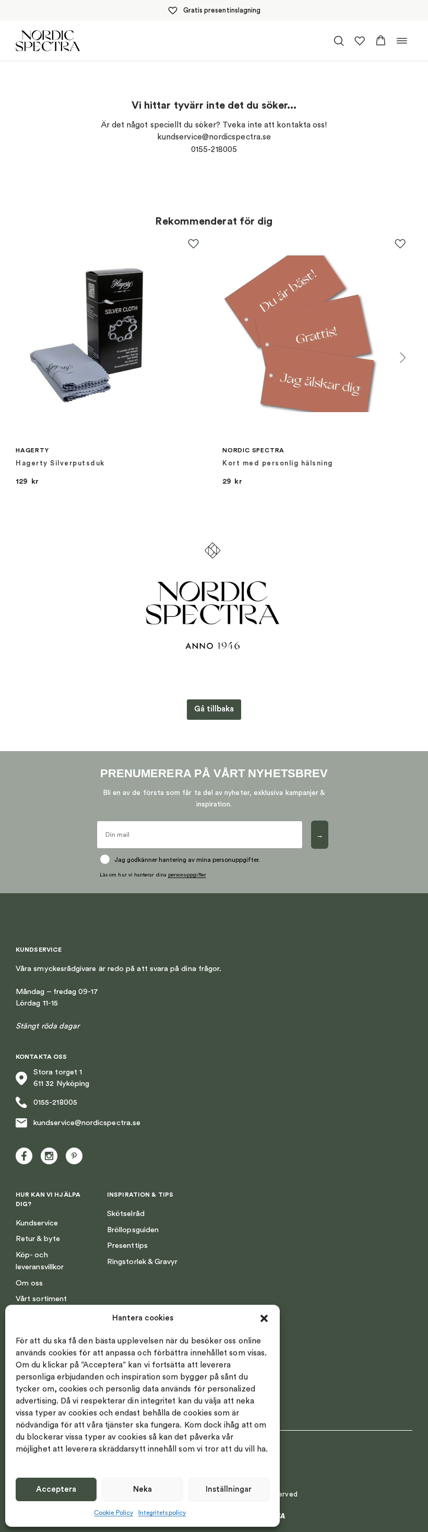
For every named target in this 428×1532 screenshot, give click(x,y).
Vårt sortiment (41, 1299)
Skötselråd (126, 1214)
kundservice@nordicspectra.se (86, 1123)
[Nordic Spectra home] (48, 40)
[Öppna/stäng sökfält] (338, 41)
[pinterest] (74, 1156)
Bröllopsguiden (133, 1230)
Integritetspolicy (162, 1513)
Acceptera (56, 1489)
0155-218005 (55, 1102)
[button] (264, 1318)
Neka (142, 1489)
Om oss (29, 1283)
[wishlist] (359, 41)
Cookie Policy (113, 1513)
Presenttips (127, 1245)
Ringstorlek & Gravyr (142, 1262)
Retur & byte (38, 1239)
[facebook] (24, 1156)
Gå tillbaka (214, 709)
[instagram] (49, 1156)
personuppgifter (187, 875)
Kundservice (37, 1223)
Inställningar (229, 1489)
